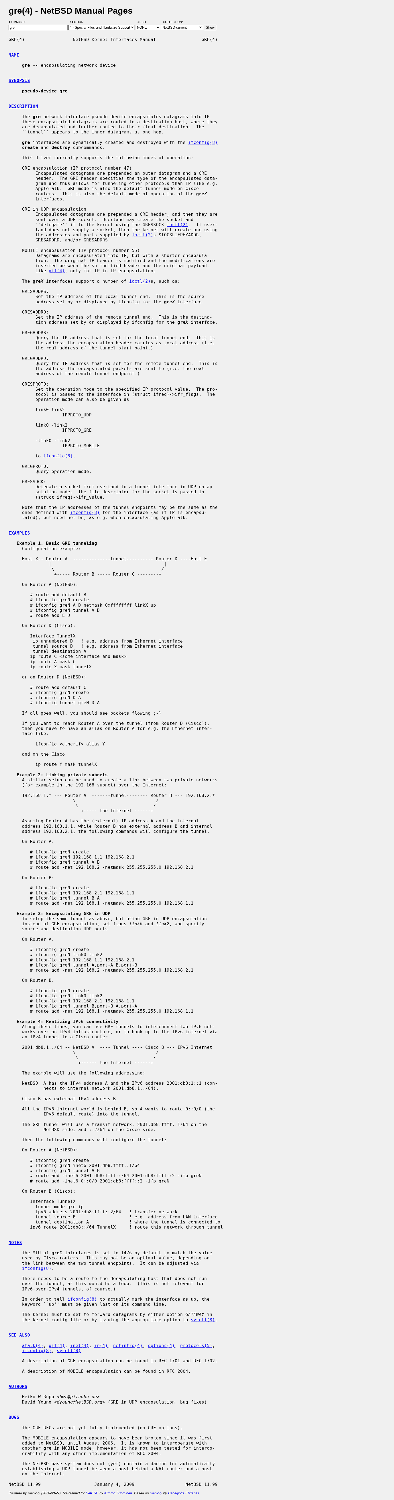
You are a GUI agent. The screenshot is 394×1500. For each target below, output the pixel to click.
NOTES (15, 1242)
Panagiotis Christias (183, 1493)
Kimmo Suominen (118, 1493)
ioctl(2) (177, 224)
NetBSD (92, 1493)
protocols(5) (196, 1345)
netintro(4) (128, 1345)
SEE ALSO (19, 1335)
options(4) (161, 1345)
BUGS (14, 1417)
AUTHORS (18, 1386)
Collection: (173, 22)
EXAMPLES (19, 533)
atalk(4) (32, 1345)
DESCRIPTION (23, 106)
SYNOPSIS (19, 80)
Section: (78, 22)
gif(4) (57, 270)
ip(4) (101, 1345)
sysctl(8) (203, 1319)
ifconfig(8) (203, 142)
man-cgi (156, 1493)
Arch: (144, 22)
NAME (14, 55)
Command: (19, 22)
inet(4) (79, 1345)
